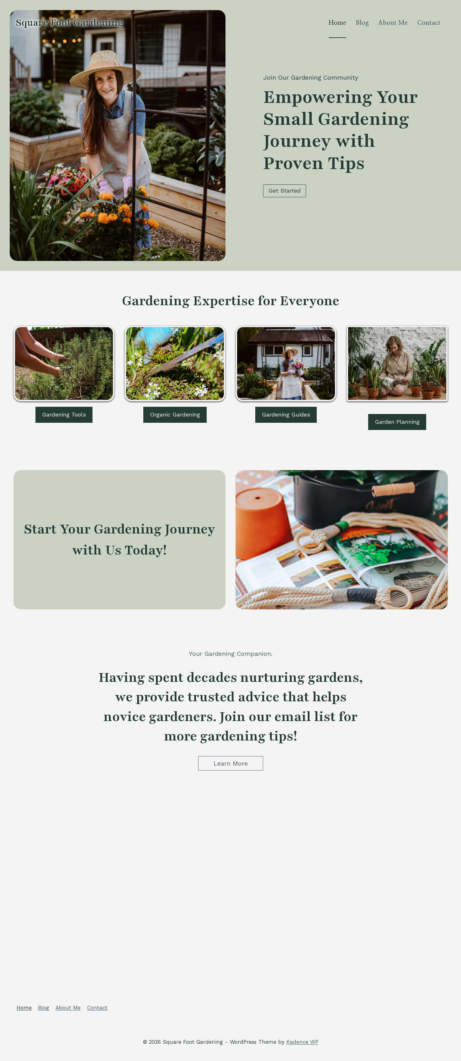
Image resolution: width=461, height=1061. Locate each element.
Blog (362, 23)
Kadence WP (302, 1042)
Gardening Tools (64, 414)
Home (337, 23)
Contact (429, 23)
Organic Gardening (175, 414)
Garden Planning (397, 421)
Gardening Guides (286, 414)
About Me (393, 23)
